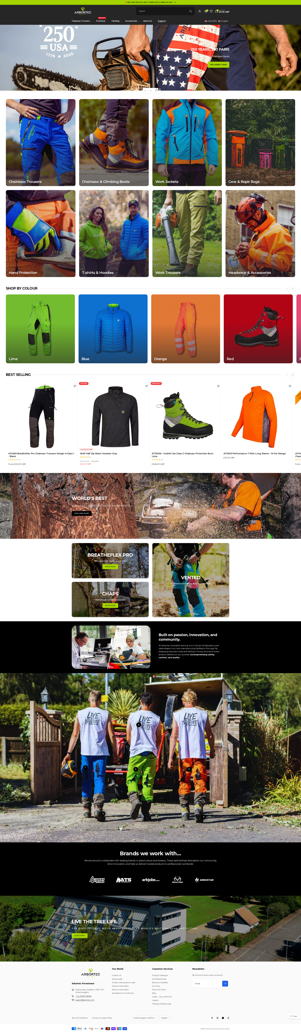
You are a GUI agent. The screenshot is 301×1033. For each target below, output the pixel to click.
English (164, 1018)
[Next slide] (150, 90)
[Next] (210, 881)
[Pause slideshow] (155, 90)
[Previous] (90, 881)
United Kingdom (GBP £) (143, 1018)
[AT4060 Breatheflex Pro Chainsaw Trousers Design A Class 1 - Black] (41, 445)
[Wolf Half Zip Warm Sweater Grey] (113, 445)
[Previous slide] (145, 90)
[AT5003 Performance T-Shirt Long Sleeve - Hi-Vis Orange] (257, 445)
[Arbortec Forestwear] (90, 977)
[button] (222, 11)
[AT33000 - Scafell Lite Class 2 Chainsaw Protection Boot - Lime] (185, 445)
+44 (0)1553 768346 (83, 996)
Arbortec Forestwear (211, 1029)
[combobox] (165, 11)
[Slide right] (292, 288)
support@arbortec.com (84, 1000)
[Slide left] (286, 288)
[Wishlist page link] (211, 11)
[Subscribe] (225, 984)
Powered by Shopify (223, 1029)
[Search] (190, 11)
